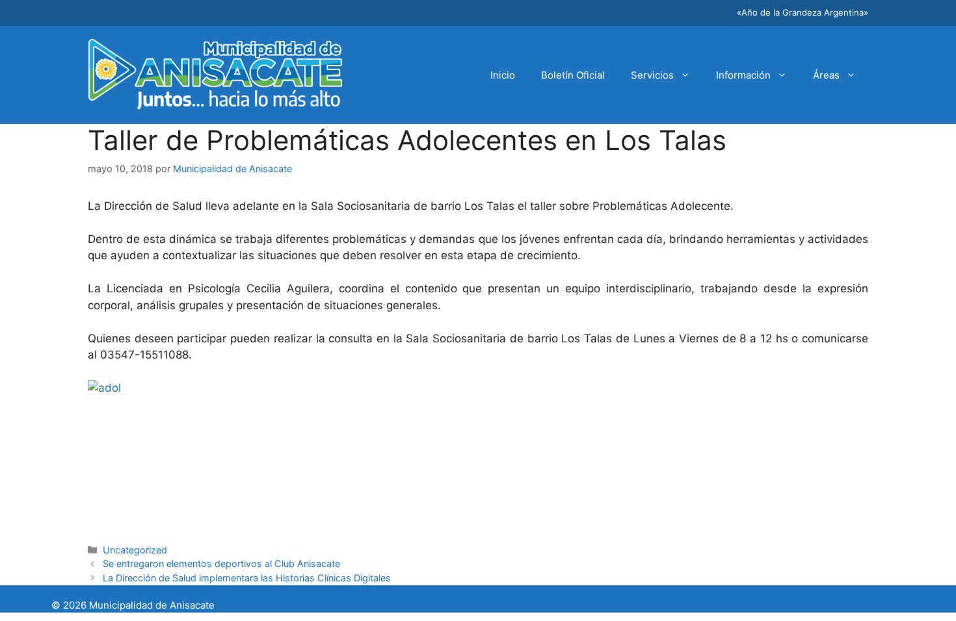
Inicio (502, 75)
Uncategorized (135, 549)
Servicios (652, 75)
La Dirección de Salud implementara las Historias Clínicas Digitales (247, 577)
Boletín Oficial (573, 75)
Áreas (826, 75)
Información (743, 75)
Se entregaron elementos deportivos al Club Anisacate (221, 563)
